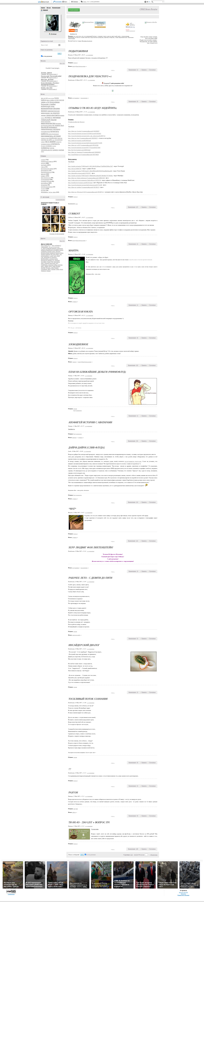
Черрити (43, 271)
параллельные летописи (50, 129)
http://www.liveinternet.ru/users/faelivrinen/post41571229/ (85, 143)
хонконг (54, 146)
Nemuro (54, 257)
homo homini (51, 98)
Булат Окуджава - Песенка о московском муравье (50, 83)
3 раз (76, 203)
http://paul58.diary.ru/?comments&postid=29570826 (83, 154)
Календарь (154, 855)
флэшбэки (44, 185)
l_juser (51, 256)
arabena (43, 250)
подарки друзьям (46, 181)
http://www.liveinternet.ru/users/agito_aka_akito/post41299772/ (86, 136)
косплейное (44, 183)
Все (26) (62, 63)
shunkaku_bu (73, 34)
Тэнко (57, 269)
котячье (43, 190)
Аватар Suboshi (52, 23)
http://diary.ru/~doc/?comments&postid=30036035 (83, 138)
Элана (48, 271)
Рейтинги (75, 1)
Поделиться (152, 69)
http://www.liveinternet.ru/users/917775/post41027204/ (84, 147)
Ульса (61, 269)
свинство (59, 138)
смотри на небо (46, 140)
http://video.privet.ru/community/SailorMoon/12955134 (84, 180)
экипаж (61, 150)
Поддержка (145, 2)
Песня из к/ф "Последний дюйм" (51, 76)
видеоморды (45, 170)
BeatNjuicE (49, 250)
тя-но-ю (43, 188)
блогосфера (55, 102)
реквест (43, 176)
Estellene (52, 253)
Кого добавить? (56, 245)
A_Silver (43, 248)
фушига (43, 146)
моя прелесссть (46, 178)
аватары (74, 437)
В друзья (53, 34)
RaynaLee (44, 260)
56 (143, 855)
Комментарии (56, 7)
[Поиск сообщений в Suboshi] (60, 54)
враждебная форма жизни (78, 66)
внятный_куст (54, 263)
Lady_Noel (56, 256)
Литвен (58, 266)
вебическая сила (47, 106)
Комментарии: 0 (53, 74)
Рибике (56, 268)
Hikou (61, 253)
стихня (43, 159)
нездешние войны (46, 125)
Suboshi (42, 10)
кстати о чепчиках (53, 117)
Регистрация (58, 1)
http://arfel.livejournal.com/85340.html (79, 140)
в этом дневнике (47, 56)
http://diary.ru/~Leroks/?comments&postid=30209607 (83, 131)
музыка (58, 123)
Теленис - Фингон (46, 72)
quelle (56, 259)
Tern (52, 262)
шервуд (55, 150)
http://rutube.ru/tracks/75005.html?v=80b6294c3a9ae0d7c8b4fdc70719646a (90, 175)
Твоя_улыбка (51, 269)
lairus (48, 100)
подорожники (45, 179)
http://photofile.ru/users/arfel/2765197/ (79, 173)
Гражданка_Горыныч (47, 265)
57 (141, 855)
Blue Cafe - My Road (47, 79)
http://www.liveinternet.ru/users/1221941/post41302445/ (84, 133)
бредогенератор (46, 172)
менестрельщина (45, 121)
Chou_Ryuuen (56, 251)
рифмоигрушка (45, 138)
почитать (54, 131)
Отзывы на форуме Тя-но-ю (76, 122)
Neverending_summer (47, 259)
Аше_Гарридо (45, 263)
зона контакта (53, 115)
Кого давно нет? (46, 245)
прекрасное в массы (47, 161)
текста (43, 167)
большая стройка (48, 104)
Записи (43, 7)
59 (137, 855)
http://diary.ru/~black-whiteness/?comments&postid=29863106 (86, 178)
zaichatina (57, 262)
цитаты (43, 163)
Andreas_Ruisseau (57, 248)
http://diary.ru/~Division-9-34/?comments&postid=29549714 (86, 192)
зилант (43, 115)
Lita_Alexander (45, 257)
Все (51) (62, 241)
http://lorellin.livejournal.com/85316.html (80, 182)
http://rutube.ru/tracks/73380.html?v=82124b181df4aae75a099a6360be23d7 (90, 166)
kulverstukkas (45, 256)
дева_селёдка (58, 265)
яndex (42, 151)
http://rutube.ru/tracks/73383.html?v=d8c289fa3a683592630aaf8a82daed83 (90, 171)
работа (44, 134)
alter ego (43, 98)
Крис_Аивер (44, 266)
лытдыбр (44, 165)
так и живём (50, 142)
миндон (43, 174)
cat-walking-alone (58, 250)
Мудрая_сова (50, 268)
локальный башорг (49, 120)
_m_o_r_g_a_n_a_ (54, 247)
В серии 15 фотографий (57, 234)
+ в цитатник (89, 55)
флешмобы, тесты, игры (48, 192)
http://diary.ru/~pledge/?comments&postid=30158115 (83, 187)
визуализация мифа (47, 169)
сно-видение (58, 140)
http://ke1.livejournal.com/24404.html (79, 150)
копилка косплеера (46, 187)
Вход (65, 1)
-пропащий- (44, 247)
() (137, 69)
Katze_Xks (59, 254)
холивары (49, 146)
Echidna (43, 253)
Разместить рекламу (183, 895)
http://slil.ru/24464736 (74, 168)
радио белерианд (53, 134)
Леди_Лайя (52, 266)
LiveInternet (44, 2)
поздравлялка (45, 131)
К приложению (60, 199)
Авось (84, 1)
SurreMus (44, 262)
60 (135, 855)
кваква (62, 115)
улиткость (55, 144)
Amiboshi (49, 248)
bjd (47, 98)
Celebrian (44, 251)
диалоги (56, 113)
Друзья (49, 7)
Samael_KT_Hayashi (53, 260)
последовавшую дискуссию (133, 461)
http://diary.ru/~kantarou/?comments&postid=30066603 (84, 152)
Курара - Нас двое (46, 88)
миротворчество (48, 123)
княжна (43, 117)
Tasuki (49, 262)
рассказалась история (51, 136)
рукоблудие (53, 138)
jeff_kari (53, 254)
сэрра (43, 142)
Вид (148, 2)
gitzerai (57, 253)
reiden (52, 100)
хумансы (45, 148)
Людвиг (43, 268)
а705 (47, 102)
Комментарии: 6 (53, 77)
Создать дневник (74, 10)
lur (51, 257)
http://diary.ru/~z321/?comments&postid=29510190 (83, 145)
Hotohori (47, 254)
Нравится (144, 69)
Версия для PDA (183, 892)
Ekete (47, 253)
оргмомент (53, 127)
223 (131, 855)
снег (53, 139)
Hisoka (43, 254)
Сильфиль (44, 269)
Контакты (183, 893)
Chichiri (49, 251)
